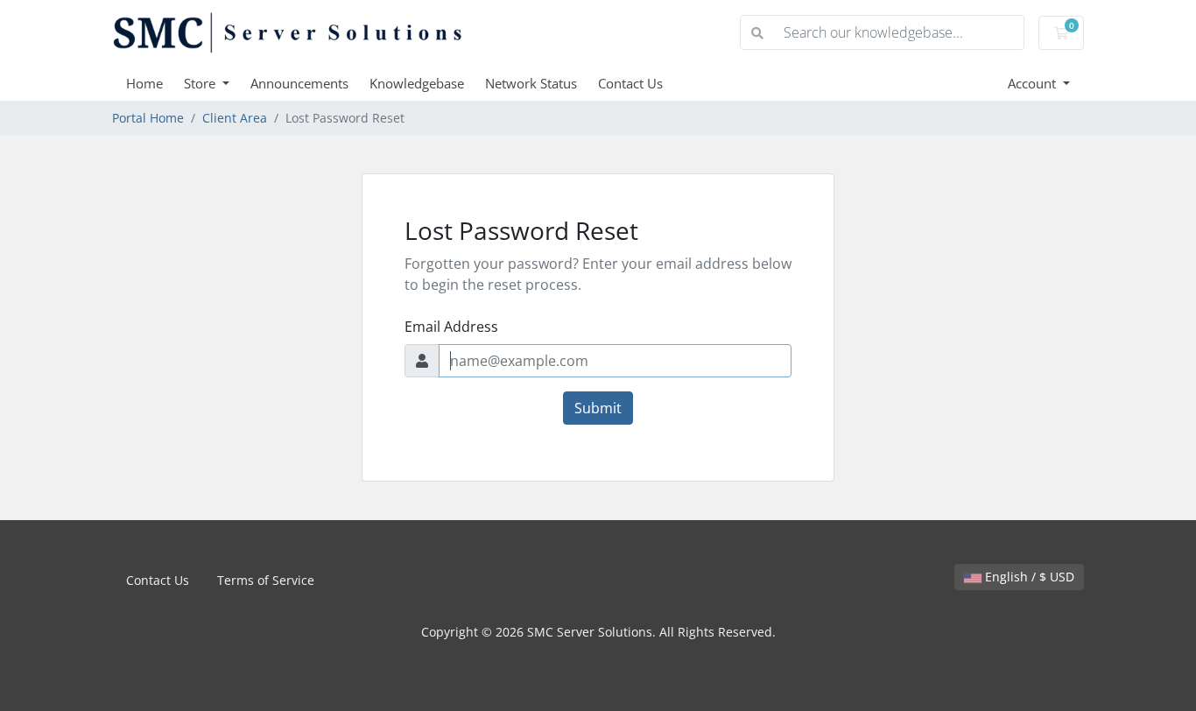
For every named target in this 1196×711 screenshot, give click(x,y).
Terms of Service (265, 580)
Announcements (299, 83)
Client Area (234, 117)
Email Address (451, 326)
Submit (598, 408)
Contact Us (630, 83)
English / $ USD (1027, 576)
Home (144, 83)
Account (1033, 83)
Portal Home (148, 117)
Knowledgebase (416, 83)
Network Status (531, 83)
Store (201, 83)
